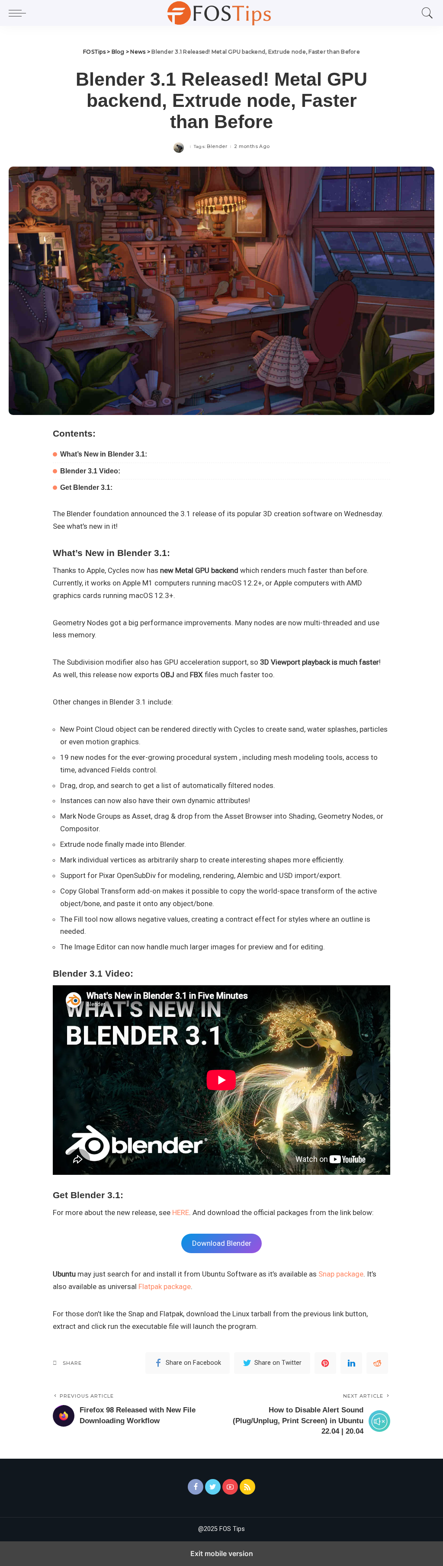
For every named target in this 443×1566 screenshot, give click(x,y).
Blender (217, 146)
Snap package (340, 1274)
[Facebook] (195, 1487)
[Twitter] (213, 1487)
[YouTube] (230, 1487)
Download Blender (221, 1243)
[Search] (425, 13)
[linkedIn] (351, 1363)
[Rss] (247, 1487)
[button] (19, 13)
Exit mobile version (221, 1553)
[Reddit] (377, 1363)
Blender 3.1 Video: (90, 471)
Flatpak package (164, 1286)
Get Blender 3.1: (86, 487)
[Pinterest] (325, 1363)
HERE (180, 1212)
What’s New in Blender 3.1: (103, 454)
